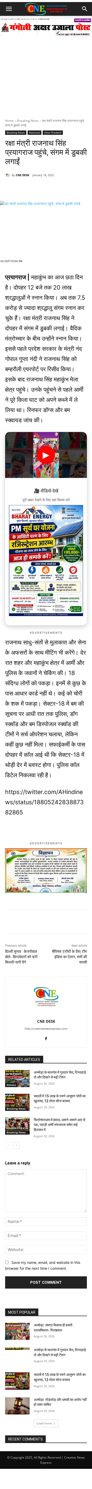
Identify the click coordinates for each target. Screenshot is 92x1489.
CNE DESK (22, 175)
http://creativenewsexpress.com (46, 1028)
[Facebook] (38, 188)
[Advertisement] (46, 70)
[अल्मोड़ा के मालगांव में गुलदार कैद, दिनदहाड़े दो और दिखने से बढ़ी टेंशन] (17, 1078)
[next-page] (16, 1145)
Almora (11, 1085)
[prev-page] (8, 1145)
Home (9, 120)
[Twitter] (50, 188)
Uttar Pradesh (52, 132)
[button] (9, 9)
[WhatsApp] (26, 188)
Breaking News (28, 120)
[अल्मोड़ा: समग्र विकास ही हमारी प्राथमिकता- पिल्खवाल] (17, 1331)
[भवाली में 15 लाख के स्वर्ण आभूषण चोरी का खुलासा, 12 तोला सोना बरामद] (17, 1102)
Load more (44, 1423)
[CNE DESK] (8, 175)
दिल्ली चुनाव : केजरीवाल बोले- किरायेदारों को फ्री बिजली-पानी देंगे (21, 957)
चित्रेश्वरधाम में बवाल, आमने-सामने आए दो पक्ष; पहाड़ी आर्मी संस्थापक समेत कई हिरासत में (59, 1125)
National (34, 132)
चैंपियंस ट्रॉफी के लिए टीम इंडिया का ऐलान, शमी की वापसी (69, 957)
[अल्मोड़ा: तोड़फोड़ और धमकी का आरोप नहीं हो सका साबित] (17, 1405)
